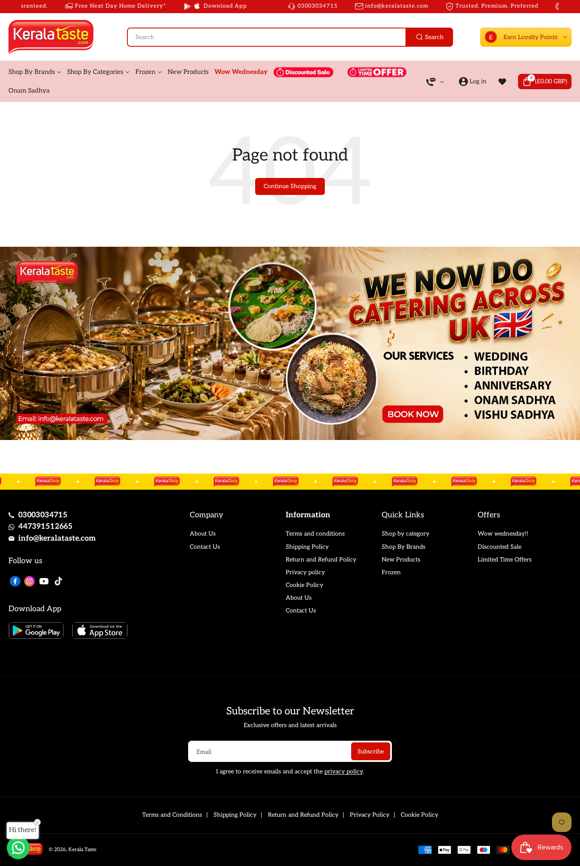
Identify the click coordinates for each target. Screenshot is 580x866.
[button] (545, 81)
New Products (401, 559)
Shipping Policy (307, 546)
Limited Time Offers (505, 559)
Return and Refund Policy (321, 559)
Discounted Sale (499, 546)
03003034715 (43, 515)
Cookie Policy (304, 585)
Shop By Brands (403, 546)
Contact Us (205, 546)
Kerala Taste (82, 849)
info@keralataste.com (57, 538)
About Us (203, 533)
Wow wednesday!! (503, 533)
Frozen (391, 572)
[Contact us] (18, 847)
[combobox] (290, 37)
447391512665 (45, 526)
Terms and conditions (315, 533)
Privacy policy (305, 572)
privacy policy (343, 771)
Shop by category (405, 533)
